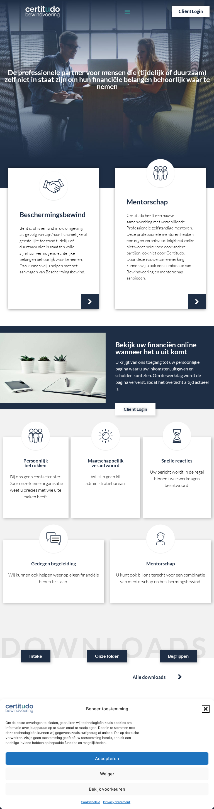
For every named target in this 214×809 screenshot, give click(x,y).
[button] (205, 709)
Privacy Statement (116, 802)
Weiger (107, 773)
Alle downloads (149, 677)
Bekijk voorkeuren (107, 789)
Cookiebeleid (90, 802)
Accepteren (107, 758)
